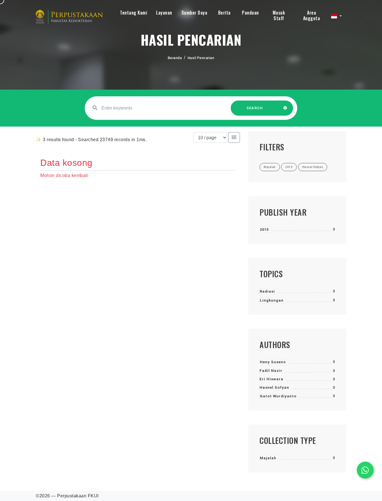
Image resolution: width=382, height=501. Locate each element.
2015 (264, 229)
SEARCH (254, 108)
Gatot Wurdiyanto (278, 396)
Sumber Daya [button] (194, 12)
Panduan (250, 12)
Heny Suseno (273, 362)
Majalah (268, 458)
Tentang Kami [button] (133, 12)
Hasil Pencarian (201, 58)
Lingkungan (272, 300)
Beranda (175, 58)
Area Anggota (311, 15)
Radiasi (267, 291)
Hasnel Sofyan (274, 387)
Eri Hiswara (271, 379)
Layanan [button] (164, 12)
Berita (224, 12)
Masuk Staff (279, 15)
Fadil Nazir (271, 371)
